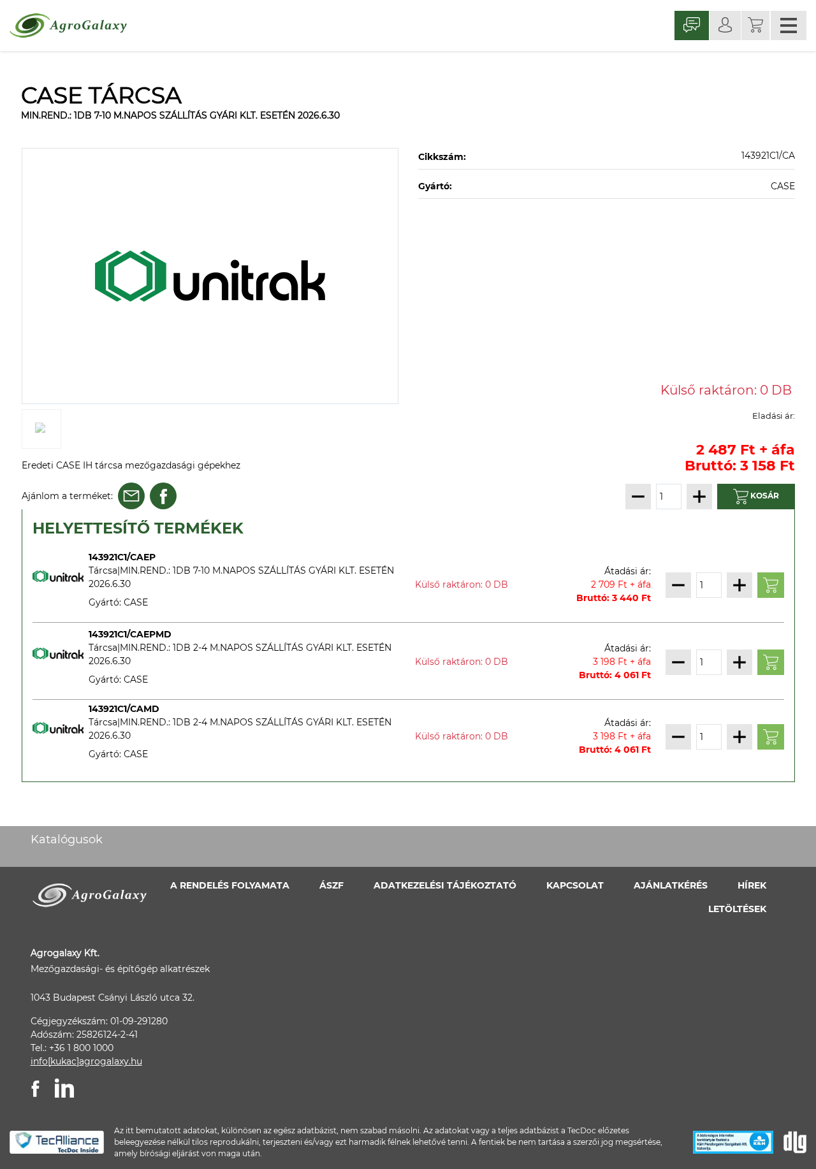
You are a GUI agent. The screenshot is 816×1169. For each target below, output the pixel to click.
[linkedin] (64, 1088)
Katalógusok (67, 839)
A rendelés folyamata (229, 885)
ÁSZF (331, 885)
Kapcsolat (575, 885)
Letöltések (737, 909)
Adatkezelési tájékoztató (445, 885)
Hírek (752, 885)
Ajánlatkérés (671, 885)
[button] (755, 25)
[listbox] (210, 276)
